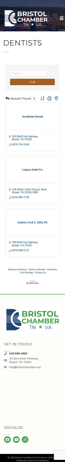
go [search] (33, 81)
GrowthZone (42, 460)
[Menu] (61, 18)
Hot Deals (52, 269)
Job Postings (26, 272)
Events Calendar (37, 269)
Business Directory (17, 269)
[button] (7, 98)
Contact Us (40, 272)
